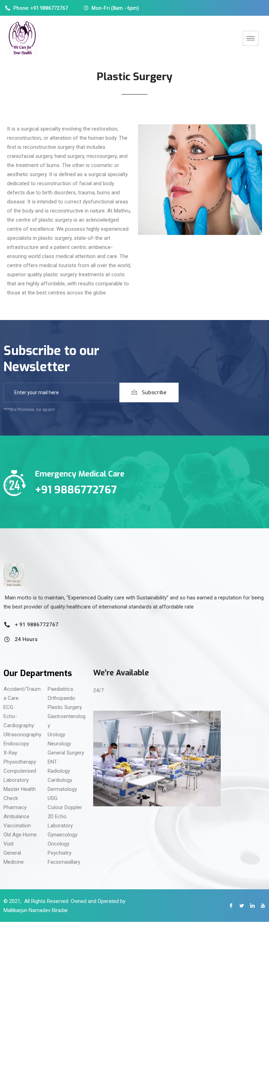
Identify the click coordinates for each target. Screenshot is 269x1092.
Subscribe (153, 392)
